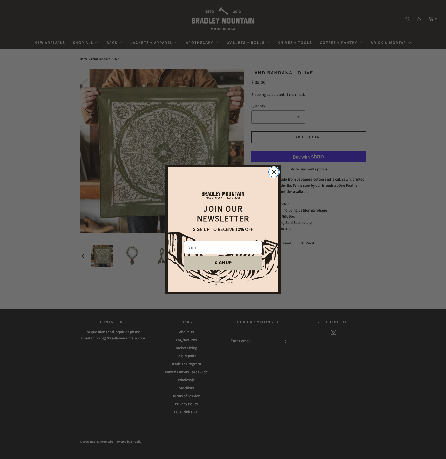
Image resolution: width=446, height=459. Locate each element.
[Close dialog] (274, 172)
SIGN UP (223, 263)
